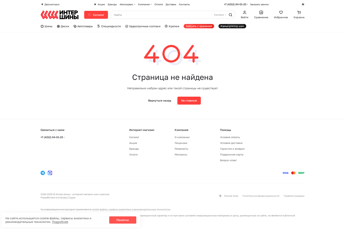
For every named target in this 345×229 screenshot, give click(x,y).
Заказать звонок (259, 4)
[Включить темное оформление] (303, 4)
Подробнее (60, 222)
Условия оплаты (230, 137)
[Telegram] (43, 173)
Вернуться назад (159, 100)
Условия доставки (231, 142)
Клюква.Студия (66, 197)
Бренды (134, 148)
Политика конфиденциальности (260, 195)
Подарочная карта (231, 154)
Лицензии (181, 142)
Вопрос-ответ (228, 160)
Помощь (225, 129)
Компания (181, 129)
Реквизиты (181, 148)
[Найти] (230, 14)
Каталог (134, 137)
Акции (133, 142)
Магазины (181, 154)
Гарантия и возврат (232, 148)
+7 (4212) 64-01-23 (235, 4)
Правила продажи (294, 195)
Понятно (122, 220)
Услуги (133, 154)
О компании (182, 137)
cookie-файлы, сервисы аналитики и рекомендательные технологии (131, 209)
